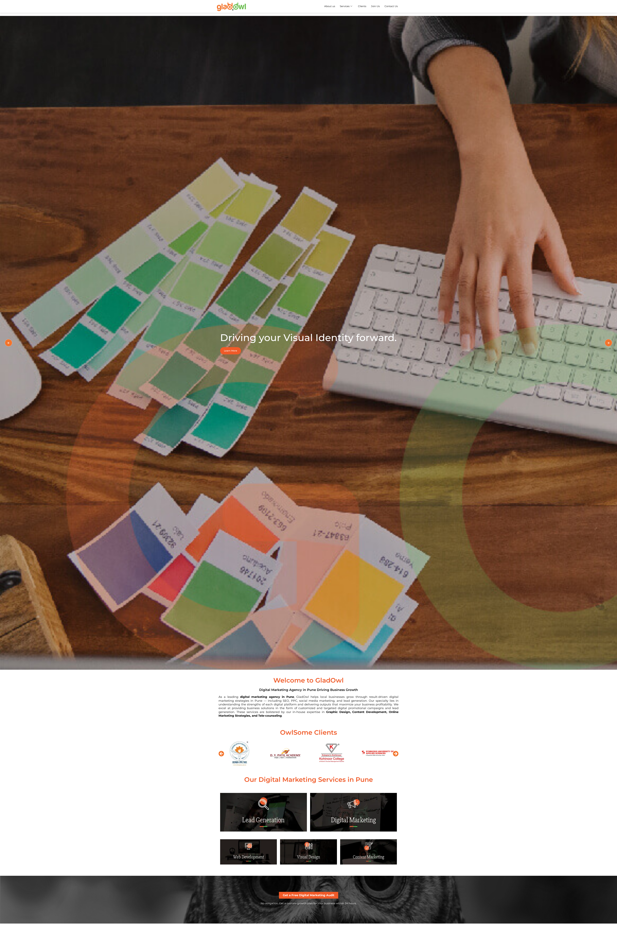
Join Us (375, 6)
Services (344, 6)
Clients (362, 6)
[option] (308, 343)
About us (329, 6)
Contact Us (391, 6)
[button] (221, 753)
